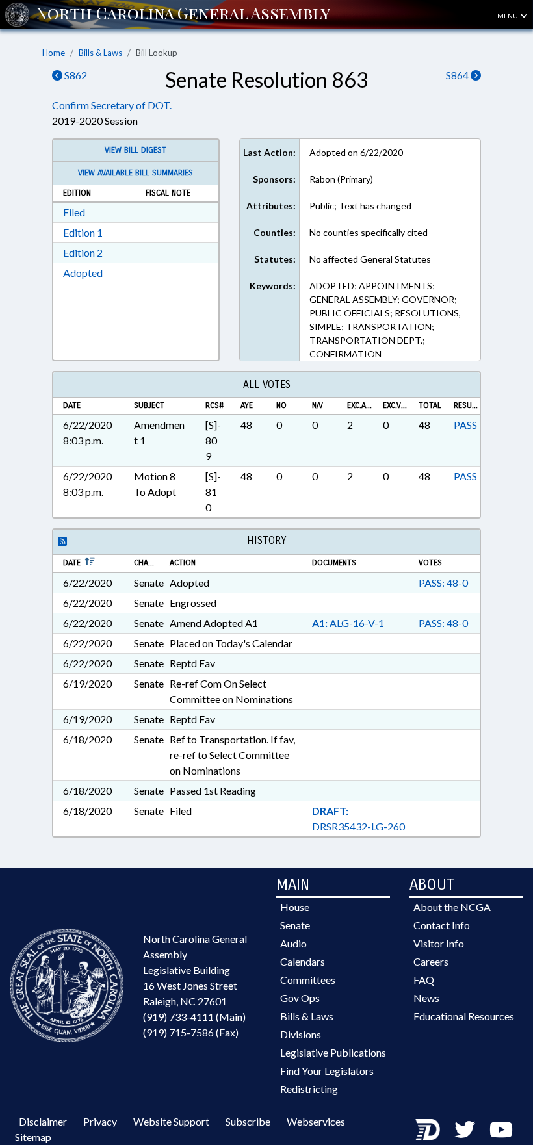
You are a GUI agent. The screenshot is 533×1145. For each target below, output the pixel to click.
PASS (465, 424)
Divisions (300, 1034)
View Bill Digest (135, 150)
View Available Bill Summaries (135, 173)
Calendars (302, 961)
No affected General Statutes (370, 258)
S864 (458, 75)
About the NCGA (452, 907)
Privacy (100, 1121)
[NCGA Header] (183, 14)
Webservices (316, 1121)
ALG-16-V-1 (348, 623)
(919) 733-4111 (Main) (194, 1016)
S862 (74, 75)
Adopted (83, 272)
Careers (430, 961)
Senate (295, 925)
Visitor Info (438, 943)
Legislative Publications (333, 1052)
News (426, 998)
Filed (74, 212)
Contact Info (441, 925)
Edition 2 (83, 252)
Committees (307, 979)
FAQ (423, 979)
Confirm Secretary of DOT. (112, 105)
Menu (508, 15)
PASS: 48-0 (443, 582)
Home (53, 52)
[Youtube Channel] (501, 1129)
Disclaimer (43, 1121)
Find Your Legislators (327, 1070)
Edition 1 (83, 232)
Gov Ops (300, 998)
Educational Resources (463, 1016)
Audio (293, 943)
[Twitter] (464, 1129)
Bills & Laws (100, 52)
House (294, 907)
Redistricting (309, 1089)
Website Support (171, 1121)
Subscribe (248, 1121)
